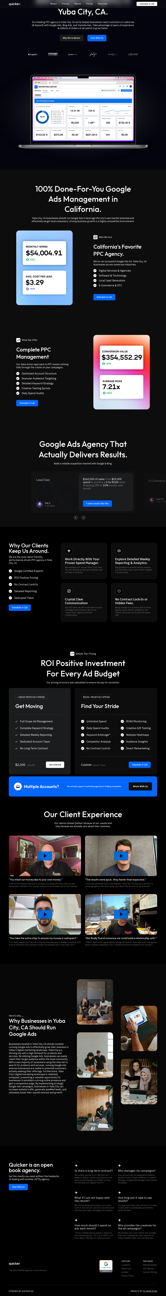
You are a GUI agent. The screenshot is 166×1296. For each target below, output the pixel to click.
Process (65, 3)
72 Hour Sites (150, 1291)
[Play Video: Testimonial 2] (121, 914)
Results (77, 3)
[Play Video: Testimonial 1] (121, 855)
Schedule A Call (147, 4)
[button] (79, 517)
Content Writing (150, 1272)
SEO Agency (148, 1268)
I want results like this (97, 503)
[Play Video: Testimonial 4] (45, 855)
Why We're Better (71, 38)
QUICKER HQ (27, 1291)
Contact (125, 1272)
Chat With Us (97, 38)
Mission (53, 3)
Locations (126, 1265)
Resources (102, 3)
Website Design (150, 1265)
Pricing (89, 3)
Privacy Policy (128, 1276)
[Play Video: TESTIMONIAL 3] (45, 914)
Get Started (55, 764)
